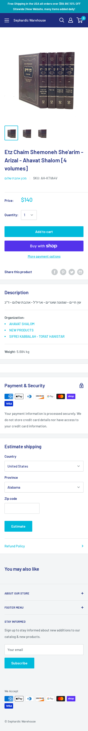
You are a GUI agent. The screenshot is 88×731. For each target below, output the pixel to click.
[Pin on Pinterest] (63, 271)
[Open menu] (7, 20)
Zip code (11, 498)
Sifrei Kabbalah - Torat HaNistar (37, 336)
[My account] (70, 20)
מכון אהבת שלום (16, 178)
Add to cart (44, 231)
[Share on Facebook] (54, 271)
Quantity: (11, 215)
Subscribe (19, 663)
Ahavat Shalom (22, 324)
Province (11, 477)
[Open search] (61, 20)
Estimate (18, 526)
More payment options (44, 256)
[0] (80, 20)
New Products (21, 330)
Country (10, 456)
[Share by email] (80, 271)
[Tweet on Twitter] (72, 271)
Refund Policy (15, 546)
